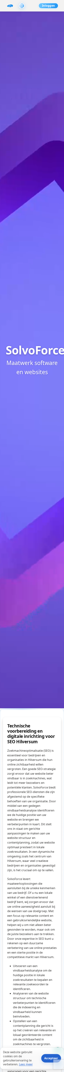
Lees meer (26, 1064)
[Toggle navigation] (22, 6)
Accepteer (51, 1058)
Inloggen (48, 6)
